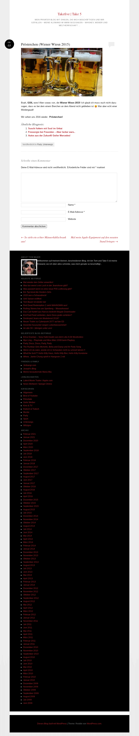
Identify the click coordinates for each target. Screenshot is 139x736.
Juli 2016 (27, 493)
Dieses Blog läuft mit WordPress (52, 723)
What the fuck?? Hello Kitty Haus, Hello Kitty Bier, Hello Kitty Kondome (55, 353)
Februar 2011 (29, 641)
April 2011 (28, 634)
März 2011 (28, 637)
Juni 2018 (27, 457)
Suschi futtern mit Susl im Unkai (45, 128)
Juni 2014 (27, 532)
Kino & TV (27, 405)
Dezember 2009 (30, 683)
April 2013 (28, 578)
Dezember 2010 (30, 647)
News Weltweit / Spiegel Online (37, 384)
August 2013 (29, 565)
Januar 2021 (29, 437)
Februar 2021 (29, 434)
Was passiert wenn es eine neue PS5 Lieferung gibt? (47, 289)
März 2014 (28, 542)
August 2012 (29, 601)
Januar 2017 (29, 483)
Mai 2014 (27, 536)
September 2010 (31, 654)
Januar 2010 (29, 680)
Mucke (26, 412)
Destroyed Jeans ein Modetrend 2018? (41, 318)
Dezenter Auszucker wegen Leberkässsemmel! (44, 325)
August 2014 (29, 526)
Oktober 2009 (29, 690)
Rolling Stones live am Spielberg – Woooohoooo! (46, 308)
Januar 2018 (29, 463)
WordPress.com (94, 723)
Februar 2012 (29, 614)
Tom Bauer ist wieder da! (34, 302)
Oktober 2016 (29, 486)
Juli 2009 (27, 700)
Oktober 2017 (29, 470)
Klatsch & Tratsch (31, 409)
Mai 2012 (27, 605)
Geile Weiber (29, 402)
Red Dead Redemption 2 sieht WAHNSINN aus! (45, 305)
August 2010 (29, 657)
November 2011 (30, 621)
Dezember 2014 (30, 516)
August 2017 (29, 477)
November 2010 (30, 650)
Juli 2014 (27, 529)
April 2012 (28, 608)
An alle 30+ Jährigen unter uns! (37, 328)
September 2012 (31, 598)
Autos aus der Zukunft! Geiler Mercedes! (49, 135)
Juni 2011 (27, 627)
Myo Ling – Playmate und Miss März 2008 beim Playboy (49, 340)
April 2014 (28, 539)
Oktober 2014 (29, 522)
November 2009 (30, 687)
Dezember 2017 (30, 467)
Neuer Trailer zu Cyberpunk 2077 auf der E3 (43, 321)
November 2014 (30, 519)
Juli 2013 (27, 568)
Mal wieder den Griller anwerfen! (38, 282)
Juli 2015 (27, 513)
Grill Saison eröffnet (32, 299)
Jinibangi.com (29, 365)
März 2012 (28, 611)
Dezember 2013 (30, 552)
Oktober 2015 (29, 503)
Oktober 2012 (29, 595)
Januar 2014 (29, 549)
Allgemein (28, 392)
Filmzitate (27, 399)
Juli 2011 (27, 624)
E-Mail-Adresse (76, 212)
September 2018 (31, 450)
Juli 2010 (27, 660)
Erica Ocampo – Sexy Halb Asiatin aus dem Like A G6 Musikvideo (53, 337)
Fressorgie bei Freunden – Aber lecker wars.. (51, 132)
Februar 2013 (29, 582)
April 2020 (28, 444)
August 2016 (29, 490)
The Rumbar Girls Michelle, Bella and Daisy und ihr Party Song (52, 347)
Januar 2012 (29, 618)
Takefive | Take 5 (70, 14)
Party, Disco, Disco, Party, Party (37, 343)
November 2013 (30, 555)
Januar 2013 (29, 585)
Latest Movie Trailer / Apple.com (38, 380)
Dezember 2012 (30, 588)
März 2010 (28, 673)
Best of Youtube (30, 396)
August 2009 (29, 696)
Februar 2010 (29, 677)
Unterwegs (48, 144)
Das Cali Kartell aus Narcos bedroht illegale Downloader (49, 312)
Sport (25, 419)
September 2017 (31, 473)
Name (71, 205)
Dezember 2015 (30, 500)
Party (39, 144)
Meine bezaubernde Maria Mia (37, 372)
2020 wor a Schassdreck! (34, 295)
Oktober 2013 (29, 559)
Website (72, 219)
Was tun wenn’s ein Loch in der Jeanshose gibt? (45, 285)
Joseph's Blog (29, 368)
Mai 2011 (27, 631)
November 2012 (30, 591)
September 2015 (31, 506)
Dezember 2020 (30, 440)
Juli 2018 (27, 454)
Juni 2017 (27, 480)
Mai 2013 (27, 575)
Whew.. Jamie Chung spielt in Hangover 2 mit (44, 356)
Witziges (27, 425)
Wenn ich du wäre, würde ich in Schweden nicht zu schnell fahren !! (54, 350)
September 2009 (31, 693)
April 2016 (28, 496)
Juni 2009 (27, 703)
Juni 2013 (27, 572)
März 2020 (28, 447)
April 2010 (28, 670)
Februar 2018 (29, 460)
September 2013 (31, 562)
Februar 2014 (29, 545)
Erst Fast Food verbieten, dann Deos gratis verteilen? (47, 315)
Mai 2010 (27, 667)
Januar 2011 (29, 644)
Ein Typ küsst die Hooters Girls (37, 292)
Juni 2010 (27, 664)
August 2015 (29, 509)
